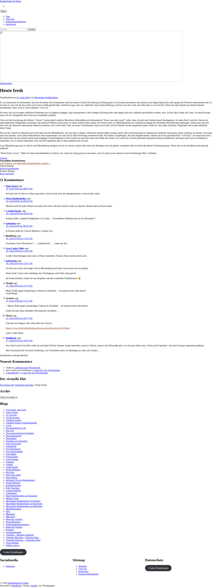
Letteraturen (11, 493)
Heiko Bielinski (13, 470)
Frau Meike (11, 454)
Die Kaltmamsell (13, 436)
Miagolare (10, 514)
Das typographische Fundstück (20, 433)
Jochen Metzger (13, 483)
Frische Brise (12, 456)
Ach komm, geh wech (16, 410)
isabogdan (11, 223)
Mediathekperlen (13, 509)
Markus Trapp (12, 498)
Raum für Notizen (14, 527)
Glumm (9, 464)
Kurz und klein (7, 173)
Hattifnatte (11, 338)
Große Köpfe (12, 467)
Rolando (10, 529)
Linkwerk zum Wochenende (27, 367)
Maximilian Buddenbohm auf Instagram (24, 503)
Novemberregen (13, 522)
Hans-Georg (12, 186)
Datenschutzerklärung (16, 21)
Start (8, 16)
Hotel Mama (11, 477)
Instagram (10, 566)
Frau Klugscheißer (14, 451)
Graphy (34, 585)
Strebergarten (6, 83)
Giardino (10, 462)
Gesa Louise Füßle (15, 248)
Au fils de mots (13, 417)
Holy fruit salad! (13, 475)
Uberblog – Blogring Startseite (20, 535)
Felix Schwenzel (13, 443)
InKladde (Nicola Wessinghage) (20, 480)
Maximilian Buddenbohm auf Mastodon (24, 506)
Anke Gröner (12, 412)
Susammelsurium (13, 532)
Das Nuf (10, 430)
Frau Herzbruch (13, 449)
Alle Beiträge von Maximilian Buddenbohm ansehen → (25, 163)
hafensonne (11, 261)
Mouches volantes (14, 519)
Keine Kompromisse (9, 168)
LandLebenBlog (13, 490)
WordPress (16, 585)
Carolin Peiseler (13, 211)
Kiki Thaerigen (13, 488)
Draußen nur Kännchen (16, 441)
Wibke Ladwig (12, 545)
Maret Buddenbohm (16, 198)
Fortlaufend (11, 446)
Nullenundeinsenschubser (17, 524)
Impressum (11, 24)
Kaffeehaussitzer (13, 485)
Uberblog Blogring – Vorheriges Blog (23, 540)
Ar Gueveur (11, 415)
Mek (8, 511)
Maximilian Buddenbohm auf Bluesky (23, 501)
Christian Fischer (13, 420)
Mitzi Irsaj (10, 516)
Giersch (3, 158)
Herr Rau (10, 472)
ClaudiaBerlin (12, 373)
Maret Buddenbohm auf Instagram (21, 496)
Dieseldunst (11, 438)
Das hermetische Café (16, 428)
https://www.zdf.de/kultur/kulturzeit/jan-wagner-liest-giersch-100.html (38, 328)
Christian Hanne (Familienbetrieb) (21, 423)
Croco (8, 425)
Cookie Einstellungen (13, 552)
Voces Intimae (12, 543)
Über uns (10, 19)
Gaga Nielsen (12, 459)
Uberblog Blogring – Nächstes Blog (22, 537)
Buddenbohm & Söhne (10, 1)
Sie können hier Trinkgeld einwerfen (16, 385)
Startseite (82, 566)
